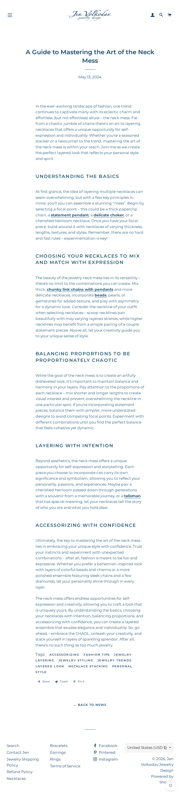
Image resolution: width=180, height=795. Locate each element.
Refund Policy (19, 772)
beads (100, 295)
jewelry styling (75, 660)
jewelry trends (114, 660)
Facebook (107, 745)
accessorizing (64, 654)
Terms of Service (65, 766)
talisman (132, 496)
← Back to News (90, 705)
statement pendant (70, 215)
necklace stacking (88, 666)
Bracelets (58, 745)
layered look (50, 666)
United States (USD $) (147, 747)
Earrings (58, 752)
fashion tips (97, 654)
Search (13, 745)
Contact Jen (18, 752)
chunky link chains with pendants (80, 289)
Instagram (108, 759)
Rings (55, 759)
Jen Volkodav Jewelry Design (157, 765)
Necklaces (16, 778)
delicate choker (109, 215)
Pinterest (107, 752)
